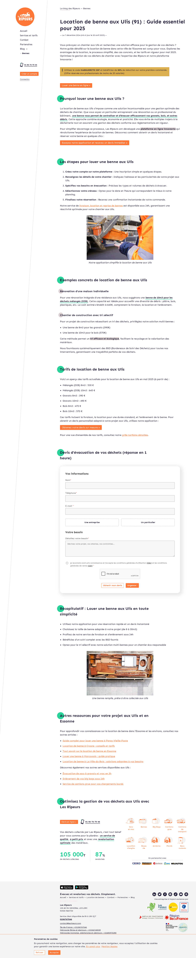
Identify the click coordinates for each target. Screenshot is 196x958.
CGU (149, 563)
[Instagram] (170, 894)
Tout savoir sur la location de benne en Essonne (89, 751)
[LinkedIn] (154, 894)
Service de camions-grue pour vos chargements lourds (93, 783)
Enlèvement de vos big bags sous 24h (84, 778)
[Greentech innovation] (176, 927)
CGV (90, 566)
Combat (24, 40)
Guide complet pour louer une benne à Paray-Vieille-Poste (95, 740)
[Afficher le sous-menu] (27, 49)
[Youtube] (181, 894)
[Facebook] (165, 894)
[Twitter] (159, 894)
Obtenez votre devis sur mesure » (81, 427)
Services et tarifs (28, 35)
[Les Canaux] (162, 907)
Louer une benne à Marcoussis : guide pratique (89, 756)
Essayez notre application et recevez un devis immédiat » (94, 142)
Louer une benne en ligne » (76, 85)
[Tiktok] (175, 894)
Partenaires (26, 44)
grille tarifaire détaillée (135, 435)
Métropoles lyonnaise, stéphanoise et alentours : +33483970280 (88, 933)
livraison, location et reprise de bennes (101, 205)
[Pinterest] (186, 894)
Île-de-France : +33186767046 (73, 927)
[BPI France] (173, 907)
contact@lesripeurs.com (70, 923)
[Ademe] (184, 907)
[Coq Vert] (152, 907)
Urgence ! (132, 585)
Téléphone (71, 493)
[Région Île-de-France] (176, 918)
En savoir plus (93, 946)
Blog (22, 48)
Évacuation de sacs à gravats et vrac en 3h (87, 773)
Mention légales (109, 946)
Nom (68, 480)
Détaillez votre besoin (77, 538)
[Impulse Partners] (151, 917)
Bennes (25, 53)
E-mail (69, 506)
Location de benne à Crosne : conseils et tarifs (89, 745)
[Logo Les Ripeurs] (25, 16)
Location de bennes (95, 897)
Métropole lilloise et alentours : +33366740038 (80, 930)
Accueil (23, 31)
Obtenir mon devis (112, 585)
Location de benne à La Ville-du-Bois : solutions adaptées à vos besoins (103, 761)
